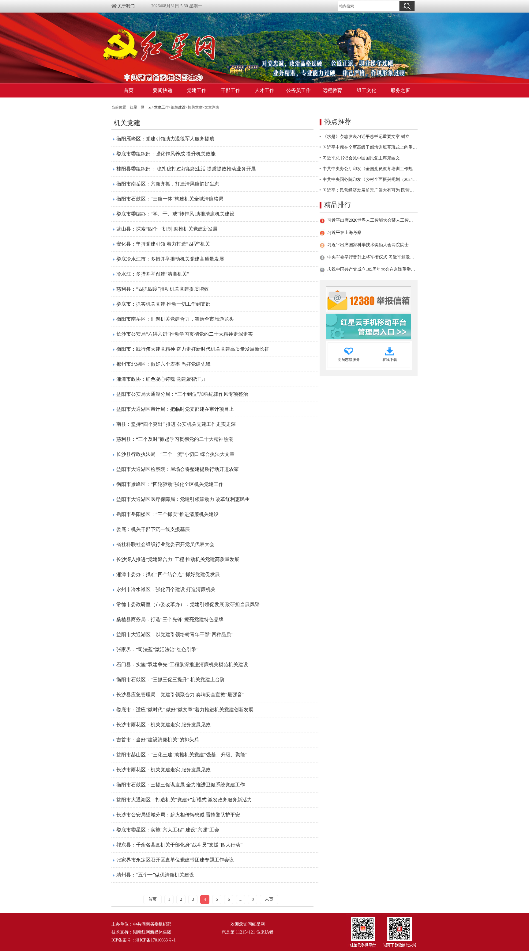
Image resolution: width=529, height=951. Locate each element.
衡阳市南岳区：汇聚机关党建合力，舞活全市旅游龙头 (175, 319)
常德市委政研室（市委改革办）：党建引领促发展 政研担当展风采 (188, 604)
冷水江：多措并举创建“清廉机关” (152, 274)
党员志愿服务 (349, 359)
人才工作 (264, 90)
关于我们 (126, 6)
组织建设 (178, 107)
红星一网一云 (141, 107)
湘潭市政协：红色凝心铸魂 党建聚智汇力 (161, 379)
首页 (128, 90)
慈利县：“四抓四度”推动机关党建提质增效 (162, 289)
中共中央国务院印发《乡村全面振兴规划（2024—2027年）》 (370, 179)
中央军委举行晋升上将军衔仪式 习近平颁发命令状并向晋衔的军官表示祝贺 (371, 257)
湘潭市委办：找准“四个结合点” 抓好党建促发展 (168, 574)
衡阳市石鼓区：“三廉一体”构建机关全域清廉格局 (169, 198)
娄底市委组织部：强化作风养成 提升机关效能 (166, 153)
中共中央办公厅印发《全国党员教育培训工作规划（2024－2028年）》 (370, 168)
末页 (269, 899)
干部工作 (230, 90)
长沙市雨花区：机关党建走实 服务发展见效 (163, 724)
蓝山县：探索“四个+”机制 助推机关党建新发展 (167, 228)
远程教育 (332, 90)
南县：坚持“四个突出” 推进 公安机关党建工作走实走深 (176, 424)
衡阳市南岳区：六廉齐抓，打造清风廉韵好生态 (167, 183)
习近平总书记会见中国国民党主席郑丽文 (361, 158)
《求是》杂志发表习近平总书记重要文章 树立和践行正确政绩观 (370, 136)
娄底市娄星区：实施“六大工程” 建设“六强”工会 (167, 829)
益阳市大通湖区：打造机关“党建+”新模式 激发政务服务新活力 (184, 799)
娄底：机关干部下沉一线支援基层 (153, 529)
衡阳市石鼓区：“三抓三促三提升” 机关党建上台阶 (170, 679)
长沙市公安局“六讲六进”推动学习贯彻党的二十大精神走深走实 (184, 334)
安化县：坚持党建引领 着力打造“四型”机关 (163, 243)
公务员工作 (298, 90)
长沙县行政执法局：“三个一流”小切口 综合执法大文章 (175, 454)
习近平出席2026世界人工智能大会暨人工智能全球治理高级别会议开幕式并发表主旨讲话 (371, 220)
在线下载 (389, 359)
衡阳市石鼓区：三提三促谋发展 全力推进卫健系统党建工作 (180, 784)
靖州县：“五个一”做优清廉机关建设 (155, 874)
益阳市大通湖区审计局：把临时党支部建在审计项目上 (175, 409)
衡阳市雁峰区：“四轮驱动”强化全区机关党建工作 (169, 484)
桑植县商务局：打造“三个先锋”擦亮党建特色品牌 (169, 619)
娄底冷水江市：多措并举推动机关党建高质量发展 (170, 259)
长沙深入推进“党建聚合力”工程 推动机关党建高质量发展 (177, 559)
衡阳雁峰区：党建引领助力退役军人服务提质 (165, 138)
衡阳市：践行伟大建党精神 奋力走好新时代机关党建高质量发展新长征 (192, 349)
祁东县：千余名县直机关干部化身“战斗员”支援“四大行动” (179, 844)
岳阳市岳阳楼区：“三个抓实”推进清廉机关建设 (167, 514)
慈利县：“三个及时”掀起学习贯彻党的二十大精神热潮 (174, 439)
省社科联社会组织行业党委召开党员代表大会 (165, 544)
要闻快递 (162, 90)
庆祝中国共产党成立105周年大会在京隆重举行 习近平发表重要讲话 (371, 269)
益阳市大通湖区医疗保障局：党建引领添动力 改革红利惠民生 (183, 499)
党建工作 (196, 90)
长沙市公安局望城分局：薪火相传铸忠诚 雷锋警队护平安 (178, 814)
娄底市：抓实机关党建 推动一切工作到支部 (163, 304)
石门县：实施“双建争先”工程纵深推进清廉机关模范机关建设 (182, 664)
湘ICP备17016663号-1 (155, 940)
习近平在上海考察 (344, 232)
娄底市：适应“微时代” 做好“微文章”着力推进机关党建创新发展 (184, 709)
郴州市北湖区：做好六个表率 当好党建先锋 (163, 364)
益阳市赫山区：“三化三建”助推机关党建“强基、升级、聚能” (181, 754)
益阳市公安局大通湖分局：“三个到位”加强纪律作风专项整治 (182, 394)
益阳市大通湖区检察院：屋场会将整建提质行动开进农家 (177, 469)
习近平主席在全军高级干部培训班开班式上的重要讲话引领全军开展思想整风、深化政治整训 (370, 147)
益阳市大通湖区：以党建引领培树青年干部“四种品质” (174, 634)
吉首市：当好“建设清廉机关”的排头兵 (157, 739)
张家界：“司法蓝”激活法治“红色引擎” (157, 649)
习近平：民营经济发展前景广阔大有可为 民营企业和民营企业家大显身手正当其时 (370, 190)
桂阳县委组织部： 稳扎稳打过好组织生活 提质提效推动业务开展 (186, 168)
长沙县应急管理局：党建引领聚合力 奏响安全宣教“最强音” (180, 694)
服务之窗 (400, 90)
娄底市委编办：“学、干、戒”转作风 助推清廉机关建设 (175, 213)
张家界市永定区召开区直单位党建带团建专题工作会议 (175, 859)
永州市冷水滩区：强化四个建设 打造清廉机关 (166, 589)
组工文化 (366, 90)
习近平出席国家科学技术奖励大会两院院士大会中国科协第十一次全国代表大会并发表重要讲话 (371, 245)
